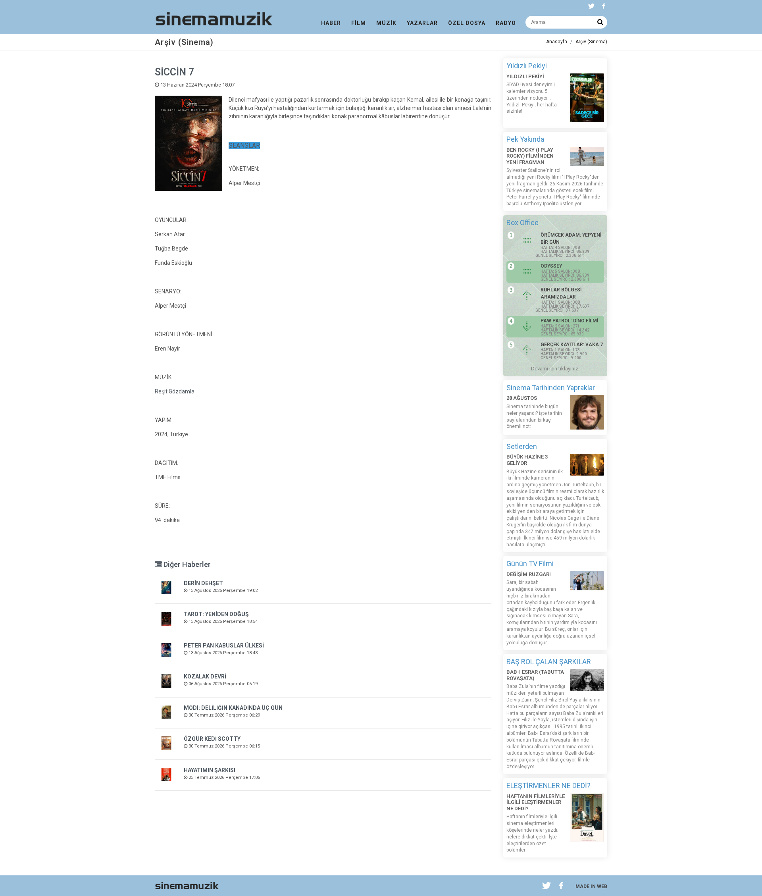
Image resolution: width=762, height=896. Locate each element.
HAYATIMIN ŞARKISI (209, 770)
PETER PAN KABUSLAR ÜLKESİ (224, 645)
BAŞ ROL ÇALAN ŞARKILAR (548, 661)
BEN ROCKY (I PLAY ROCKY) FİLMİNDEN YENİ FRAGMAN (530, 156)
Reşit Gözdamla (174, 391)
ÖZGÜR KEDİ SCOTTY (212, 739)
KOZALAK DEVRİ (205, 676)
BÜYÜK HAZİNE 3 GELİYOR (527, 460)
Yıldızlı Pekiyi (526, 66)
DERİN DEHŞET (203, 583)
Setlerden (521, 446)
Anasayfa (556, 41)
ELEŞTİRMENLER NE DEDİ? (548, 785)
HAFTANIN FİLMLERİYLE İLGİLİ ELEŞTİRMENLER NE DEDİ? (535, 802)
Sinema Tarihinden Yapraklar (550, 387)
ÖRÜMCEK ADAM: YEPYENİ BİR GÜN (571, 238)
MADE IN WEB (591, 886)
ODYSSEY (551, 266)
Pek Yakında (525, 139)
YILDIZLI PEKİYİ (525, 76)
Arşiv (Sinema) (591, 41)
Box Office (522, 222)
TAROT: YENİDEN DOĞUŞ (216, 614)
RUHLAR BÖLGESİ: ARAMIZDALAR (562, 293)
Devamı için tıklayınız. (555, 369)
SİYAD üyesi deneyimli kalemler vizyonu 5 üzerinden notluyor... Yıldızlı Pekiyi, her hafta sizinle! (531, 98)
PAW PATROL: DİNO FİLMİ (569, 321)
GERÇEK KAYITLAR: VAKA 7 (572, 344)
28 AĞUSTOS (521, 398)
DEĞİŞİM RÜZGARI (528, 574)
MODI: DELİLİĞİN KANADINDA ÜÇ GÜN (233, 708)
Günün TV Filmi (530, 563)
